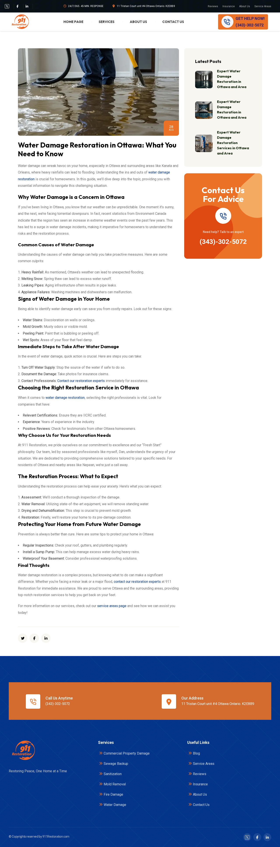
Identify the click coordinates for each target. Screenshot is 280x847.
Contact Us (173, 22)
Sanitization (113, 774)
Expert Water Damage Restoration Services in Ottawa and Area (233, 142)
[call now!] (223, 215)
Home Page (73, 22)
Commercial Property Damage (127, 753)
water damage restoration (65, 398)
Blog (196, 753)
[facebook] (17, 6)
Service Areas (262, 6)
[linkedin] (46, 638)
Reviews (213, 6)
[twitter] (7, 6)
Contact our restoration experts (81, 381)
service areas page (111, 606)
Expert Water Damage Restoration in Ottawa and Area (231, 79)
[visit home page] (20, 22)
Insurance (228, 6)
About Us (244, 6)
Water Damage (115, 805)
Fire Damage (113, 794)
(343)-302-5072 (223, 241)
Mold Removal (115, 784)
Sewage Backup (116, 764)
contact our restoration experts (137, 582)
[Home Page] (23, 750)
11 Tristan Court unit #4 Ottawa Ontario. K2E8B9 (146, 6)
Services (106, 22)
